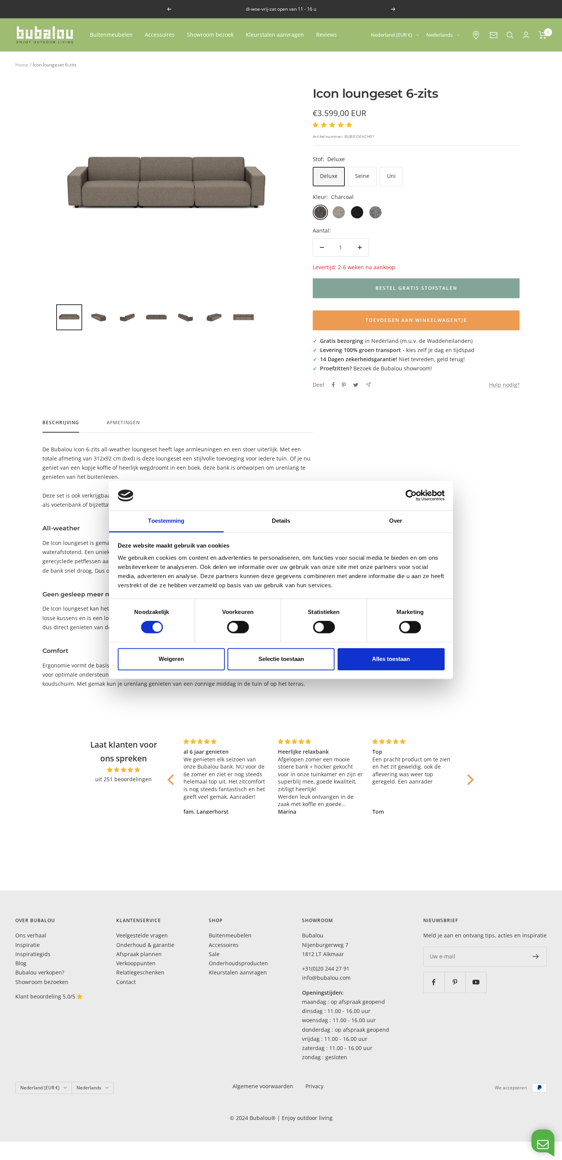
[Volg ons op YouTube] (475, 982)
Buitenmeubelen (111, 34)
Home (21, 64)
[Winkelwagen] (543, 35)
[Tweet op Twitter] (355, 385)
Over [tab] (395, 520)
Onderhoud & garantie (145, 944)
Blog (20, 963)
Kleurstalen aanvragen (275, 34)
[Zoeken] (510, 35)
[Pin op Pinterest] (344, 385)
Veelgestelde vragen (142, 935)
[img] (123, 769)
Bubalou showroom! (406, 368)
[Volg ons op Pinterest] (454, 982)
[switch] (238, 627)
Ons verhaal (30, 935)
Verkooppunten (136, 963)
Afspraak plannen (139, 954)
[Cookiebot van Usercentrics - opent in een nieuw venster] (411, 495)
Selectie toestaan (281, 659)
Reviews (326, 34)
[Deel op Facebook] (333, 385)
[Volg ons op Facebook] (433, 982)
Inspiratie (27, 944)
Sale (214, 954)
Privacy (314, 1086)
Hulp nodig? (504, 384)
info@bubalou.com (326, 977)
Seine (362, 175)
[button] (172, 779)
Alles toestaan (391, 659)
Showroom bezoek (210, 34)
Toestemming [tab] (166, 520)
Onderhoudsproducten (238, 963)
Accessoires (160, 34)
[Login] (526, 35)
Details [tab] (281, 520)
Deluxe (329, 175)
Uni (391, 175)
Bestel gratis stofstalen (416, 288)
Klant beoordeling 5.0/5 (46, 996)
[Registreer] (536, 956)
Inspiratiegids (32, 954)
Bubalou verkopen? (39, 972)
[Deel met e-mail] (368, 384)
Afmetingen (123, 423)
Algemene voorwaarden (262, 1086)
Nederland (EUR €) (391, 34)
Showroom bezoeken (41, 982)
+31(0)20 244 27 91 (325, 968)
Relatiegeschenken (140, 972)
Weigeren (171, 659)
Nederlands (439, 34)
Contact (126, 982)
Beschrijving (60, 423)
